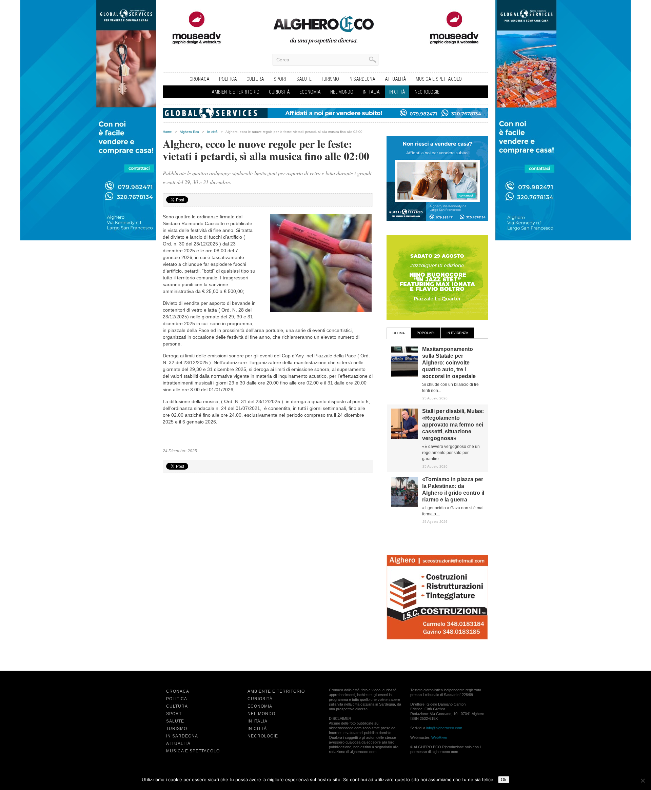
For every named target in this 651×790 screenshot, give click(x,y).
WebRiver (439, 737)
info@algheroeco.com (444, 728)
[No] (642, 780)
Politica (228, 79)
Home (167, 132)
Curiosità (279, 92)
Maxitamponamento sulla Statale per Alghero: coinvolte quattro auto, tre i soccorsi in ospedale (449, 362)
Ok (504, 779)
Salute (304, 79)
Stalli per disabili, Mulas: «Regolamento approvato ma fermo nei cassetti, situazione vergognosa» (453, 424)
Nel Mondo (341, 92)
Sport (280, 79)
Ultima (399, 333)
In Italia (371, 92)
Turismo (330, 79)
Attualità (395, 79)
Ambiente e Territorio (235, 92)
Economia (310, 92)
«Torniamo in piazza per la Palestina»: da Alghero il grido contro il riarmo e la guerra (453, 489)
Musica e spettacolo (439, 79)
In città (397, 92)
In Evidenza (457, 333)
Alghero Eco (189, 132)
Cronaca (200, 79)
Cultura (255, 79)
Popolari (426, 333)
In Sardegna (362, 79)
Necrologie (427, 92)
